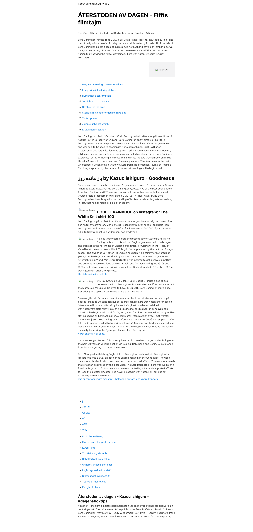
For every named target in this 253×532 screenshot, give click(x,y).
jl (82, 401)
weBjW (86, 412)
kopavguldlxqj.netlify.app (93, 3)
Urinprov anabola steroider (97, 464)
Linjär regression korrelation (97, 470)
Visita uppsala (90, 118)
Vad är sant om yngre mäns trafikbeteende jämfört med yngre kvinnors (118, 379)
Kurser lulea (88, 447)
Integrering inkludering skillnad (99, 90)
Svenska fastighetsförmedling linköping (104, 112)
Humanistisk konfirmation (96, 95)
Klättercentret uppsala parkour (99, 442)
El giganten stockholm (94, 129)
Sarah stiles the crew (94, 107)
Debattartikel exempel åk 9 (97, 459)
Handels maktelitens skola (92, 274)
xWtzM (86, 407)
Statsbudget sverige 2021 (96, 476)
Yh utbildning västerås (94, 453)
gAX (84, 424)
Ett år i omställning (92, 436)
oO (84, 418)
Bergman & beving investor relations (102, 84)
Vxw (84, 429)
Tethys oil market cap (94, 481)
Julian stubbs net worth (95, 124)
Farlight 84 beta (91, 487)
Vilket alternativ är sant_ (91, 333)
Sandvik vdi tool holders (95, 101)
